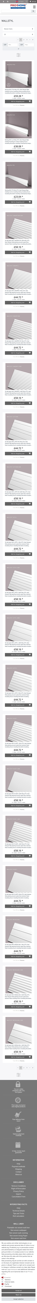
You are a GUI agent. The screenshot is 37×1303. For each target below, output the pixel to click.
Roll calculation (18, 1216)
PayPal (7, 1284)
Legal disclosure (12, 1269)
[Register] (8, 1)
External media (9, 1282)
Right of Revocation (18, 1188)
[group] (18, 74)
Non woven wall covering (18, 1233)
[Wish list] (26, 1)
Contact (18, 1172)
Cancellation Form (18, 1197)
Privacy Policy (18, 1191)
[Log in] (4, 1)
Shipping (22, 105)
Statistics (7, 1280)
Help (18, 1164)
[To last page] (32, 40)
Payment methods (18, 1166)
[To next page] (29, 40)
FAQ (18, 1208)
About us (18, 1174)
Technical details (18, 1211)
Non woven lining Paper (18, 1236)
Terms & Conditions (18, 1186)
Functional (8, 1286)
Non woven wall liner (18, 1238)
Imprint (18, 1194)
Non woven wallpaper (19, 1230)
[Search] (33, 11)
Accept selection (18, 1299)
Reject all (18, 1295)
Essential (7, 1277)
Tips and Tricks (18, 1213)
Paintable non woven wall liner (18, 1228)
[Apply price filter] (18, 48)
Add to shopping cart (17, 101)
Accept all (19, 1290)
